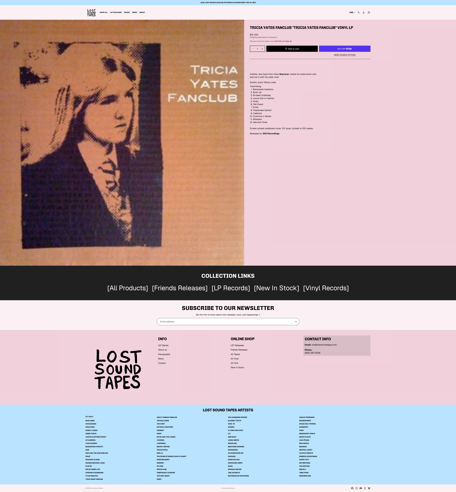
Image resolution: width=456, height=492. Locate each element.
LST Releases (237, 345)
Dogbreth (303, 427)
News (161, 358)
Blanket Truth (234, 421)
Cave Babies (91, 424)
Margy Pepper (163, 447)
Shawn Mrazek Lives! (95, 463)
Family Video (91, 430)
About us (162, 349)
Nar (87, 450)
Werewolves (305, 476)
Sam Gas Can (234, 460)
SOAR (230, 466)
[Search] (358, 12)
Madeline (232, 443)
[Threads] (364, 488)
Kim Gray (232, 437)
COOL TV (231, 424)
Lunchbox (161, 443)
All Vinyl (235, 358)
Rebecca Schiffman (308, 456)
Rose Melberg (163, 460)
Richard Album (93, 460)
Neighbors (233, 450)
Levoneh (160, 440)
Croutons (90, 427)
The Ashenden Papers (237, 417)
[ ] (127, 288)
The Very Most (163, 476)
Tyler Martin (92, 476)
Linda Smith (233, 440)
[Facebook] (352, 488)
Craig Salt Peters (307, 424)
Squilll (302, 469)
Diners (231, 427)
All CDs (234, 363)
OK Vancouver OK (235, 453)
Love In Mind (91, 443)
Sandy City (304, 460)
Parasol (232, 456)
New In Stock (237, 367)
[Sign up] (295, 321)
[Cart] (368, 12)
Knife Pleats (305, 437)
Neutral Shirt (305, 450)
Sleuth (89, 466)
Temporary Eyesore (166, 473)
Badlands (90, 421)
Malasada (304, 443)
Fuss (301, 430)
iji (229, 434)
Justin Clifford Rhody (96, 437)
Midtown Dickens (236, 447)
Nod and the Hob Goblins (97, 453)
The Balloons (163, 421)
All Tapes (235, 354)
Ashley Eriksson (306, 417)
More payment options (345, 55)
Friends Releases (239, 349)
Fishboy (160, 430)
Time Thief (304, 473)
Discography (164, 354)
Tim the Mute (234, 473)
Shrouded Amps (235, 463)
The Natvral (162, 450)
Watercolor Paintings (238, 476)
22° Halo (89, 417)
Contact (162, 363)
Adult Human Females (167, 417)
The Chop (161, 424)
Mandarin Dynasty (94, 447)
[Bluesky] (369, 488)
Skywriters (304, 463)
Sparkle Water (235, 469)
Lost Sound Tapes (97, 488)
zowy (159, 479)
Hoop (159, 434)
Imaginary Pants (307, 434)
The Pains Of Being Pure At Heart (171, 456)
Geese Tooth (91, 434)
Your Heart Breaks (94, 479)
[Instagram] (356, 488)
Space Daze (162, 469)
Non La (160, 453)
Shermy (160, 463)
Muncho (303, 447)
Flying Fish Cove (235, 430)
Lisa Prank (304, 440)
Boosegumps (305, 421)
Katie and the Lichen (166, 437)
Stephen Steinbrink (94, 473)
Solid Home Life (93, 469)
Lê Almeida (91, 440)
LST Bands (163, 345)
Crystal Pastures (165, 427)
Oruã (88, 456)
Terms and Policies (228, 488)
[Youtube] (360, 488)
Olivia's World (306, 453)
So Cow (160, 466)
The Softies (304, 466)
